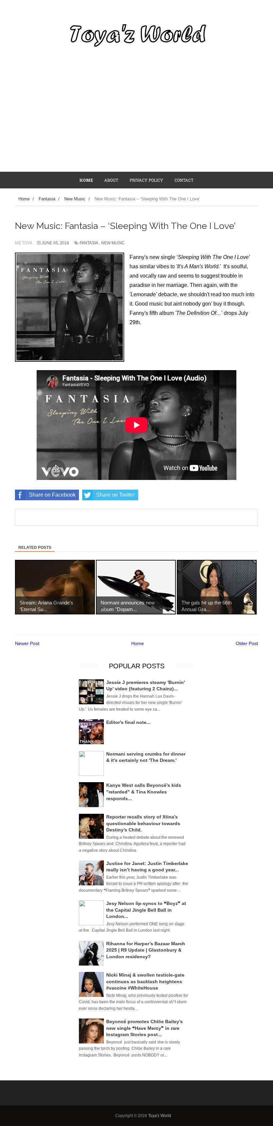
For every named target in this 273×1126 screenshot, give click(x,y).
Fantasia (89, 243)
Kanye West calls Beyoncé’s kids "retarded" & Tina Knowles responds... (143, 792)
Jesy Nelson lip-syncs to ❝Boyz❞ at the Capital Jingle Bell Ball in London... (146, 910)
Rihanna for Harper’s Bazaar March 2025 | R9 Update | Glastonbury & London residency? (145, 950)
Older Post (247, 643)
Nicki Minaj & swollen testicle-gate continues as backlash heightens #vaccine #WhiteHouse (145, 981)
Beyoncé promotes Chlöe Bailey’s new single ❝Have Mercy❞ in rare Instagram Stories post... (144, 1028)
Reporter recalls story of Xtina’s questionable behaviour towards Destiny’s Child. (143, 823)
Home (137, 643)
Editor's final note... (128, 722)
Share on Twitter (115, 495)
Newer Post (27, 643)
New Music (113, 243)
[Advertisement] (136, 121)
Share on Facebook (52, 495)
